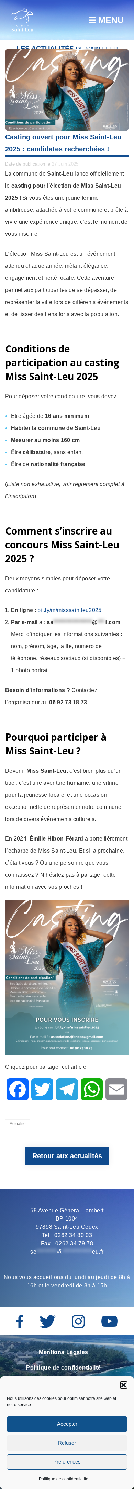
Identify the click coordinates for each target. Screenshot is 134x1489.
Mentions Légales (63, 1352)
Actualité (18, 1123)
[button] (123, 1385)
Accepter (67, 1424)
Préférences (67, 1462)
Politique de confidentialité (63, 1479)
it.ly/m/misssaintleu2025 (71, 610)
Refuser (67, 1443)
